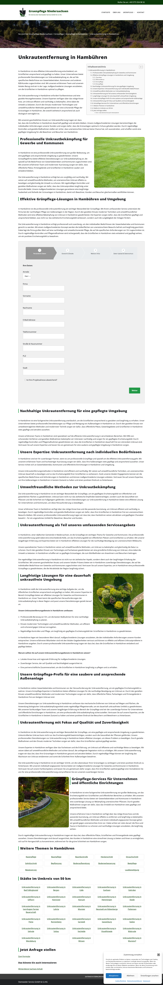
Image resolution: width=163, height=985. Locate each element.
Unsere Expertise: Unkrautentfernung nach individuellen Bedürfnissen (116, 89)
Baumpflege (56, 857)
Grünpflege (99, 82)
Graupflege (99, 84)
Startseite (105, 12)
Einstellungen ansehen (149, 975)
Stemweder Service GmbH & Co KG (33, 982)
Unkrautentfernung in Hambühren (102, 70)
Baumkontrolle (81, 857)
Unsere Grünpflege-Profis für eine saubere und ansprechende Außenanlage (117, 98)
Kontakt (140, 12)
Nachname (27, 308)
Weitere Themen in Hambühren (103, 106)
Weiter (134, 390)
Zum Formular (24, 956)
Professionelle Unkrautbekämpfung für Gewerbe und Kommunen (114, 73)
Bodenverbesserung (106, 863)
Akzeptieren (113, 975)
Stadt (25, 368)
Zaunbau (99, 77)
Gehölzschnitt (31, 863)
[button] (158, 955)
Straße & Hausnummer (32, 344)
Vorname (27, 296)
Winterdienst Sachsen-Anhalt (30, 969)
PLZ (24, 356)
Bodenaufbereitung (81, 863)
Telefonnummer (29, 332)
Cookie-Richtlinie (120, 981)
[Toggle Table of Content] (139, 67)
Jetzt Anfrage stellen (100, 110)
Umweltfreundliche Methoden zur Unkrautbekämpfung (111, 91)
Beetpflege (132, 863)
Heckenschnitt (107, 857)
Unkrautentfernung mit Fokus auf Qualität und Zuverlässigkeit (113, 101)
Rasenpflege (31, 857)
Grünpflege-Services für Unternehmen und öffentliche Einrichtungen (116, 103)
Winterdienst (100, 79)
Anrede (26, 272)
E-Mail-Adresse (29, 320)
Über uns (116, 12)
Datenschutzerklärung (134, 981)
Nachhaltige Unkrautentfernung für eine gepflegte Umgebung (113, 86)
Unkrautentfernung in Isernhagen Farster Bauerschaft (31, 909)
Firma (25, 284)
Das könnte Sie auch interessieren (109, 112)
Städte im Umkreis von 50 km (103, 108)
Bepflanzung (56, 863)
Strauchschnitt (132, 857)
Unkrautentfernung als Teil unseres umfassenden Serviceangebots (115, 93)
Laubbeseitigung (132, 870)
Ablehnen (130, 975)
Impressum (146, 981)
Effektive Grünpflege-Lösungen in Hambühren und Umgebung (113, 75)
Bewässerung (31, 870)
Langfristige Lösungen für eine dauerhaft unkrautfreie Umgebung (114, 96)
